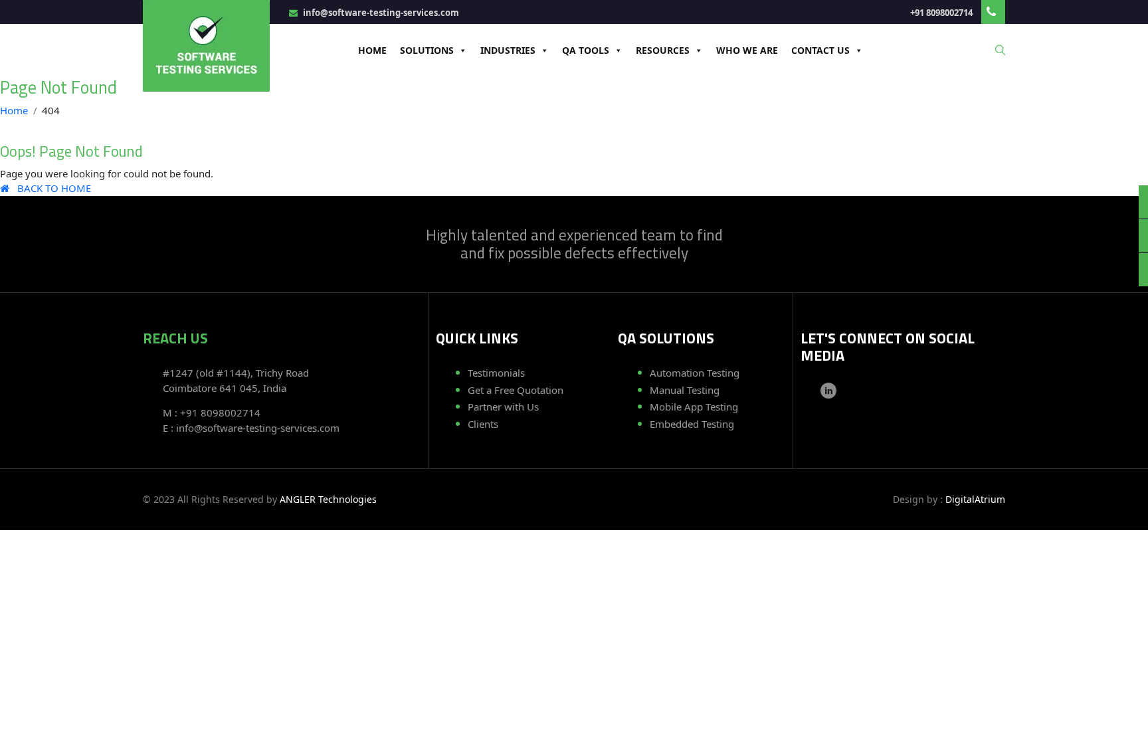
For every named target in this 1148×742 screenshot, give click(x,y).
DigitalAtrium (975, 499)
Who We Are (747, 50)
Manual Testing (684, 390)
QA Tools (585, 50)
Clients (483, 423)
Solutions (427, 50)
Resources (663, 50)
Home (372, 50)
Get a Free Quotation (515, 390)
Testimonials (496, 372)
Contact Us (820, 50)
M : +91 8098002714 (211, 412)
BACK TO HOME (50, 188)
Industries (507, 50)
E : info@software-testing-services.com (251, 427)
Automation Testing (694, 372)
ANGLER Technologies (328, 499)
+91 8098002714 (942, 13)
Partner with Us (503, 406)
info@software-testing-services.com (380, 13)
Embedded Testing (692, 423)
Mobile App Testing (694, 406)
